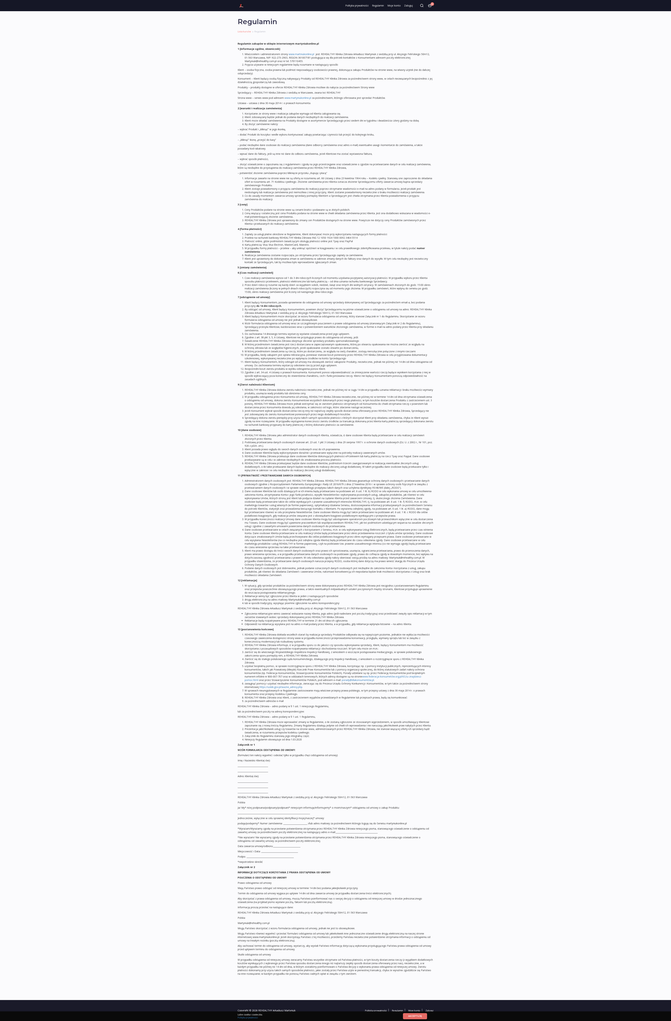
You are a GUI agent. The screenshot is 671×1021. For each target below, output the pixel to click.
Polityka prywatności (357, 5)
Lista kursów (244, 31)
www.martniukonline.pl (301, 54)
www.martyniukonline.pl (297, 97)
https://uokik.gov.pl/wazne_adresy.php (281, 687)
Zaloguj (408, 5)
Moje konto (394, 5)
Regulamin (378, 5)
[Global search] (422, 5)
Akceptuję (415, 1016)
